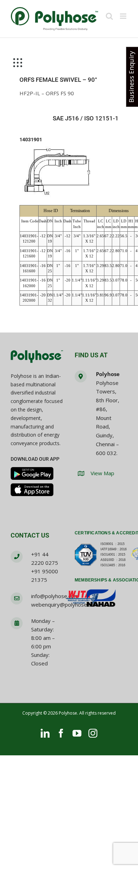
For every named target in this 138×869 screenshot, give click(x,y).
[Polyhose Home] (37, 357)
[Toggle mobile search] (109, 16)
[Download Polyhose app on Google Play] (32, 473)
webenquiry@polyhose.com (64, 604)
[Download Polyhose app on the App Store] (32, 489)
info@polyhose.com (55, 596)
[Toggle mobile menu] (123, 16)
